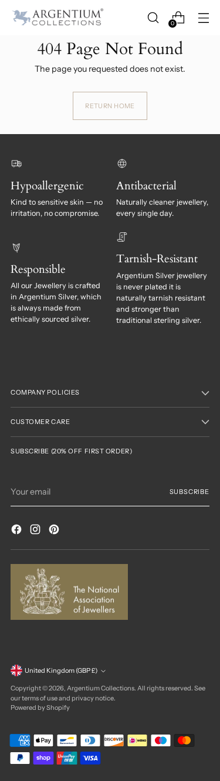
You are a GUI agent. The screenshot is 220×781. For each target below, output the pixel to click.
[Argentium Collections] (57, 18)
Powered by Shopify (40, 707)
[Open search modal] (153, 18)
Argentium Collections (100, 688)
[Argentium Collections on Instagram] (36, 531)
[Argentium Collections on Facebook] (18, 531)
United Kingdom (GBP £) (61, 670)
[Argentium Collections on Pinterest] (55, 531)
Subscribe (189, 492)
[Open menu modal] (203, 18)
